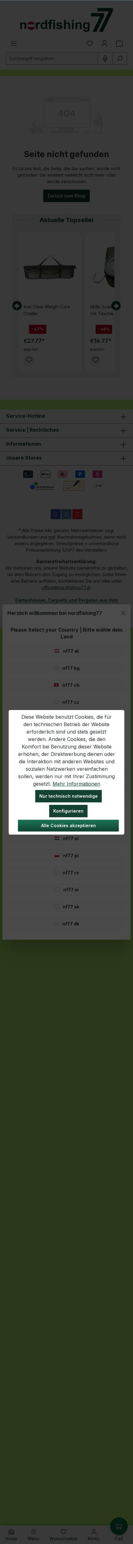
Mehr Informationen (76, 784)
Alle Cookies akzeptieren (68, 825)
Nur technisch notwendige (68, 796)
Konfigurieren (68, 811)
